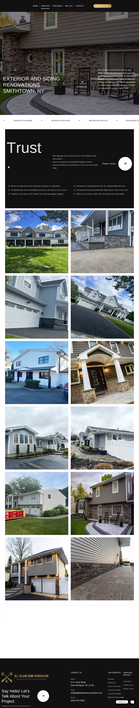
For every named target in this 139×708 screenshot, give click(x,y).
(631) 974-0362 (78, 700)
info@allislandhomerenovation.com (86, 693)
